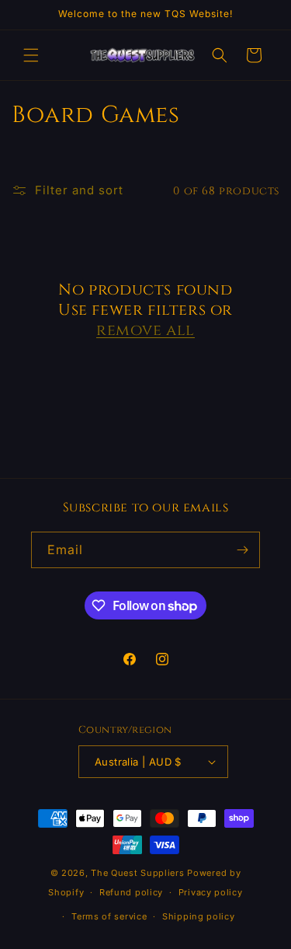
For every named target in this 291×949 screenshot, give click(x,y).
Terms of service (109, 916)
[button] (31, 55)
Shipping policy (198, 916)
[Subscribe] (242, 550)
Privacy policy (210, 892)
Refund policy (131, 892)
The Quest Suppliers (137, 872)
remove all (145, 330)
